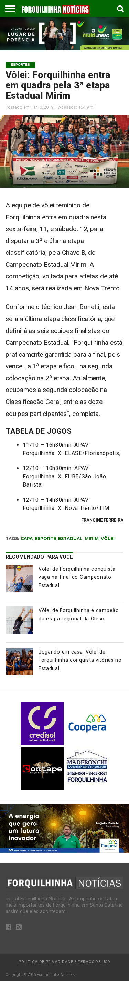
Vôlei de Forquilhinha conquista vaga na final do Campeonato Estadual (77, 577)
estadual (70, 538)
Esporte (45, 538)
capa (27, 538)
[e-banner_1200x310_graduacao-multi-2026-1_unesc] (64, 48)
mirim (92, 538)
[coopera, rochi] (64, 851)
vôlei (108, 538)
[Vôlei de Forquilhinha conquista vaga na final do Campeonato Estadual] (19, 578)
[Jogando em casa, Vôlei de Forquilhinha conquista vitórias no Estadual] (19, 661)
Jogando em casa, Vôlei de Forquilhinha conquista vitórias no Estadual (80, 660)
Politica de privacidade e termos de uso (64, 962)
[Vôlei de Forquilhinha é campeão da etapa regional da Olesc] (19, 620)
